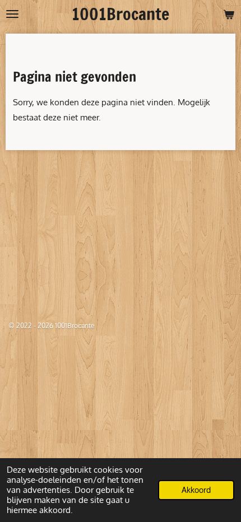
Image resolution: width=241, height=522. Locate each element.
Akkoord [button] (196, 490)
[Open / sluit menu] (12, 14)
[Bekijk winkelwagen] (228, 14)
